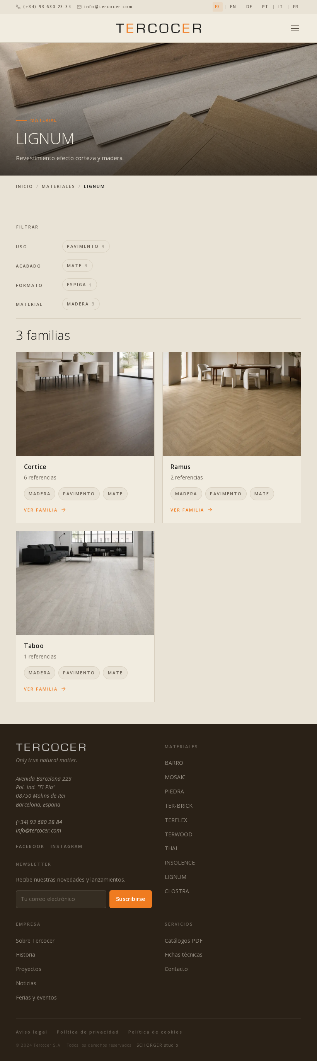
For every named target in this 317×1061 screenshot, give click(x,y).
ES (217, 6)
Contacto (176, 968)
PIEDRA (174, 791)
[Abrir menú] (295, 28)
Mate (77, 266)
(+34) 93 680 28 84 (47, 6)
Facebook (30, 846)
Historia (25, 954)
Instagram (67, 846)
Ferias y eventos (36, 997)
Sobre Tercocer (35, 940)
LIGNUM (175, 876)
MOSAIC (175, 777)
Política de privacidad (88, 1032)
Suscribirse (130, 898)
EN (233, 6)
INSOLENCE (180, 862)
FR (295, 6)
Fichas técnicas (184, 954)
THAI (171, 848)
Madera (81, 304)
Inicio (24, 186)
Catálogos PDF (184, 940)
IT (280, 6)
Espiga (79, 284)
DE (249, 6)
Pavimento (86, 246)
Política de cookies (155, 1032)
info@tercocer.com (108, 6)
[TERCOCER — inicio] (158, 28)
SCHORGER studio (157, 1045)
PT (265, 6)
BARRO (174, 762)
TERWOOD (179, 834)
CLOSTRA (177, 891)
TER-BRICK (179, 805)
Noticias (26, 983)
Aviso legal (32, 1032)
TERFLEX (176, 820)
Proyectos (28, 968)
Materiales (58, 186)
